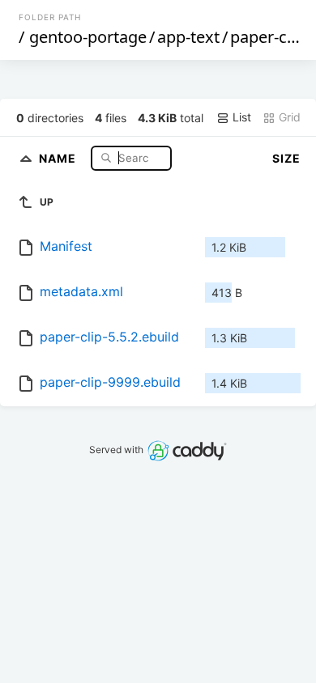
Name (59, 157)
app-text (188, 37)
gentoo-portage (88, 37)
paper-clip (267, 37)
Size (286, 158)
